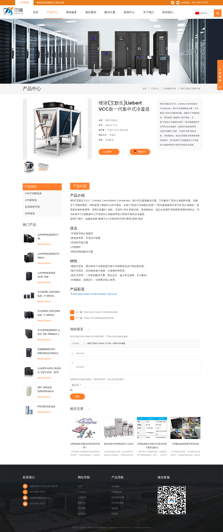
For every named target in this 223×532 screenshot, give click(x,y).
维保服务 (71, 12)
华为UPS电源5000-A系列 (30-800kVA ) (48, 332)
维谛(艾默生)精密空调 (190, 88)
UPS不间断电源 (33, 193)
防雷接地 (30, 213)
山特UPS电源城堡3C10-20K (46, 275)
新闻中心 (129, 12)
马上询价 (107, 151)
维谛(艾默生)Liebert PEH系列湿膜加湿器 (101, 312)
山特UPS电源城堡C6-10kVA (48, 256)
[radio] (104, 343)
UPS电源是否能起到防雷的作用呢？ (85, 445)
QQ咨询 (142, 151)
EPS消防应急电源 (46, 407)
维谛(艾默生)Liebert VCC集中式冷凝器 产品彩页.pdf (95, 294)
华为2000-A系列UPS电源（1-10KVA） (48, 294)
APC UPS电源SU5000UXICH (45, 389)
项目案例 (90, 12)
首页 (35, 12)
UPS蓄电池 (31, 200)
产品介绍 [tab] (79, 186)
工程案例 (82, 497)
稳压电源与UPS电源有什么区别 (118, 444)
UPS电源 (24, 3)
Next (199, 413)
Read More (44, 244)
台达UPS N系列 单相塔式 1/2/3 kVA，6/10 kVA (49, 370)
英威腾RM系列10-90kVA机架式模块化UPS (47, 351)
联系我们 (167, 12)
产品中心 (52, 12)
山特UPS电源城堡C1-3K (48, 237)
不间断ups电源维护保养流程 (185, 444)
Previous (193, 413)
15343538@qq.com (40, 498)
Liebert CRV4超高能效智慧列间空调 (98, 318)
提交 (77, 396)
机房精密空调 (170, 88)
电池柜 (115, 508)
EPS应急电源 (117, 503)
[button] (88, 129)
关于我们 (148, 12)
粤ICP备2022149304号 (97, 527)
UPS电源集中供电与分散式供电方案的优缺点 (152, 445)
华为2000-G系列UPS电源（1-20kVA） (48, 313)
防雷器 (115, 513)
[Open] (220, 75)
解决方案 (110, 12)
